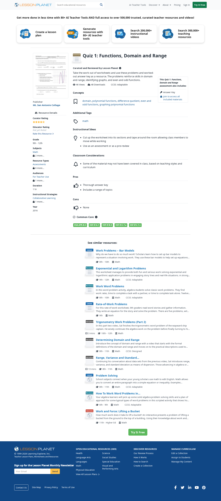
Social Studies (109, 457)
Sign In (186, 4)
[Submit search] (101, 5)
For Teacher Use (41, 176)
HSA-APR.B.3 (80, 225)
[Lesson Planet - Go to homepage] (34, 5)
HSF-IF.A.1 (94, 225)
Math (35, 152)
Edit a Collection (179, 453)
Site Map (36, 487)
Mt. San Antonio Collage (46, 105)
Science (106, 453)
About (166, 4)
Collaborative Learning (44, 198)
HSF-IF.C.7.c (135, 225)
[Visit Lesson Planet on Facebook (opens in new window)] (175, 487)
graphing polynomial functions (117, 104)
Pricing (177, 4)
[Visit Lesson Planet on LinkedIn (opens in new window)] (190, 487)
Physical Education (85, 469)
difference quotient (129, 101)
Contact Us (21, 487)
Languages (81, 461)
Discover (153, 4)
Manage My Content (181, 461)
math (85, 121)
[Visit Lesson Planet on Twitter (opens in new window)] (183, 487)
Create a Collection (143, 465)
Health (79, 453)
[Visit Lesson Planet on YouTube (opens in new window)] (197, 487)
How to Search (141, 461)
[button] (50, 134)
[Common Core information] (96, 217)
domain (86, 101)
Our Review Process (143, 453)
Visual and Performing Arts (110, 467)
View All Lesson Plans (87, 474)
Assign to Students (180, 457)
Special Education (111, 461)
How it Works (140, 457)
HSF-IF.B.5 (107, 225)
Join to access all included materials (172, 98)
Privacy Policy (51, 487)
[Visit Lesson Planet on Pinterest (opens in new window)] (204, 487)
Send (55, 471)
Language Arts (83, 457)
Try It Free (199, 4)
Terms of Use (68, 487)
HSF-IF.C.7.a (120, 225)
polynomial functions (104, 101)
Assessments (39, 164)
